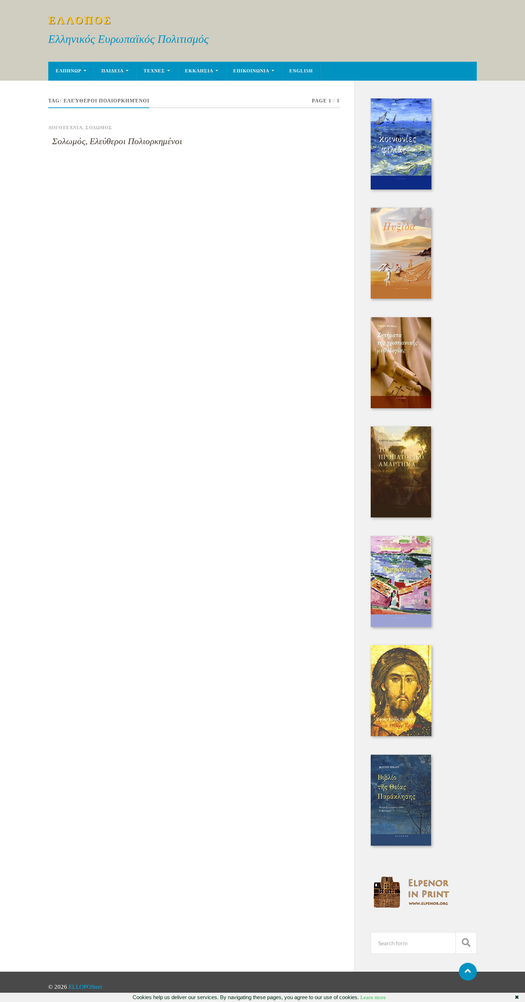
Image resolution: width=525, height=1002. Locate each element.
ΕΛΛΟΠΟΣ (80, 20)
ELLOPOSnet (85, 986)
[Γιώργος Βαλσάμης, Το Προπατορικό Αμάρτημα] (401, 515)
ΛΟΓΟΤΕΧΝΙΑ (65, 127)
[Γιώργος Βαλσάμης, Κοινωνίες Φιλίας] (401, 187)
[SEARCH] (466, 943)
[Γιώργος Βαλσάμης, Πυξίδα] (401, 297)
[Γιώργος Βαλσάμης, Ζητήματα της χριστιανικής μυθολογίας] (401, 406)
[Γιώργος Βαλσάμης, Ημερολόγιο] (401, 625)
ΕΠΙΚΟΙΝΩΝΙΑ (251, 71)
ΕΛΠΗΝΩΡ (68, 71)
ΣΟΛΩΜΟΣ (98, 127)
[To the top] (468, 972)
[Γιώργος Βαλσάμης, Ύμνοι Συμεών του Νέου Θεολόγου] (401, 734)
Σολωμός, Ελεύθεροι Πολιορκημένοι (117, 141)
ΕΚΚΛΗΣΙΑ (199, 71)
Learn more (373, 997)
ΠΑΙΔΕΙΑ (112, 71)
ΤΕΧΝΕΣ (154, 71)
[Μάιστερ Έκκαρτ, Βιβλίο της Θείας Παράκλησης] (401, 844)
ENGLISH (301, 71)
